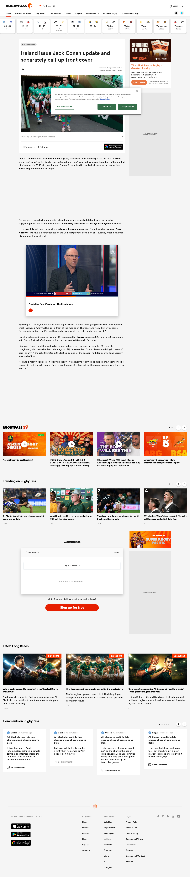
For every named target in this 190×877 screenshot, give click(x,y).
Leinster (68, 232)
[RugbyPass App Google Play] (37, 835)
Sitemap (86, 850)
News (8, 13)
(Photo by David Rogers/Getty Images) (38, 136)
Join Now (108, 822)
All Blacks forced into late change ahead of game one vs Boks (23, 739)
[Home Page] (19, 5)
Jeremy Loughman (69, 229)
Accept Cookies (128, 106)
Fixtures (85, 827)
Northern (108, 844)
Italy (53, 165)
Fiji (68, 349)
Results (85, 833)
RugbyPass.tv (110, 827)
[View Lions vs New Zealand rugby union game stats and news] (179, 26)
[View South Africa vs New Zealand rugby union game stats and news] (110, 26)
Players (78, 13)
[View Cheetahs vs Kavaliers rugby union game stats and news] (161, 26)
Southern (108, 850)
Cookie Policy (132, 833)
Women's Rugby (110, 13)
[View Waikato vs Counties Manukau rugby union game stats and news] (127, 26)
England (106, 223)
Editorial (129, 861)
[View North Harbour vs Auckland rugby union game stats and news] (76, 26)
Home (84, 822)
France (80, 336)
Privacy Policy (132, 822)
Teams (68, 13)
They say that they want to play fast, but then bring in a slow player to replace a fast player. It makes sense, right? (165, 752)
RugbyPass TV (92, 13)
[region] (96, 101)
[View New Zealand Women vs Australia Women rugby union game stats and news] (59, 26)
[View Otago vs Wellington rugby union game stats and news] (144, 26)
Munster (105, 229)
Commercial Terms (134, 839)
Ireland (30, 158)
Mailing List (109, 833)
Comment (29, 146)
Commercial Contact (135, 855)
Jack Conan (54, 158)
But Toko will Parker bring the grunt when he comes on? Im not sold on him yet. (69, 751)
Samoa (80, 340)
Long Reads (40, 13)
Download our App (130, 13)
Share (44, 146)
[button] (32, 681)
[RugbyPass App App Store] (37, 826)
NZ (105, 861)
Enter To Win (139, 82)
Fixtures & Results (23, 13)
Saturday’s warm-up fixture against (82, 223)
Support (129, 850)
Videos (85, 844)
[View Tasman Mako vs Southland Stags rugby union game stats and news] (42, 26)
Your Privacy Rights (64, 106)
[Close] (137, 91)
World (106, 855)
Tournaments (55, 13)
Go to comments (16, 767)
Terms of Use (131, 827)
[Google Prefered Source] (112, 147)
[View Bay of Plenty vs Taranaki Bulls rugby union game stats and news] (93, 26)
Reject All (107, 106)
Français (108, 867)
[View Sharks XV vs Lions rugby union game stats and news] (25, 26)
